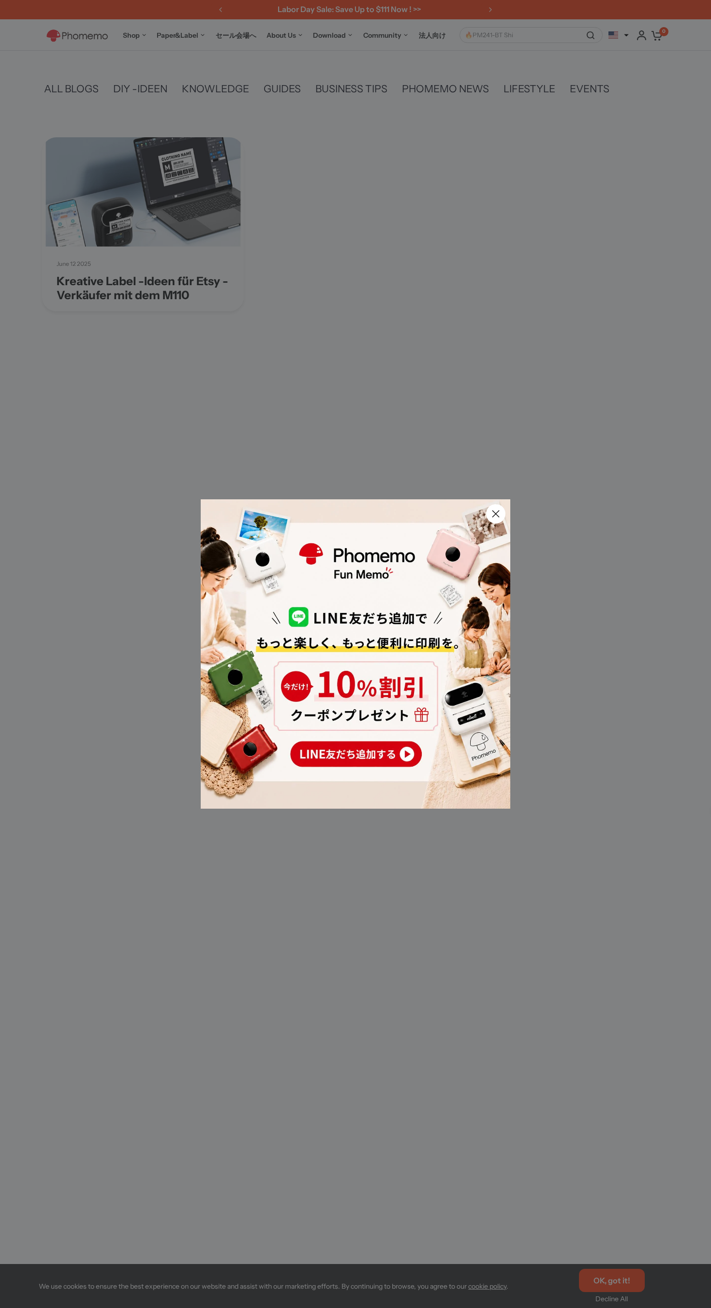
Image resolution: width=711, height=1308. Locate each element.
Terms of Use (355, 735)
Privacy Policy (411, 735)
